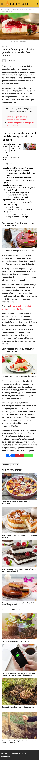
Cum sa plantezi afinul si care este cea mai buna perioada (18, 708)
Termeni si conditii (14, 753)
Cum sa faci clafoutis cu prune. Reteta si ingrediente (16, 502)
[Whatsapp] (28, 455)
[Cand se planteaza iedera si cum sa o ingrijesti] (19, 626)
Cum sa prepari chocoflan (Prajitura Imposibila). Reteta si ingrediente (18, 604)
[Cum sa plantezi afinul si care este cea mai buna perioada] (19, 691)
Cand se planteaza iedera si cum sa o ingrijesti (18, 641)
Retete (4, 47)
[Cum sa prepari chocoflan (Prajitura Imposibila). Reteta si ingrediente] (19, 587)
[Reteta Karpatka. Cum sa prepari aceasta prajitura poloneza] (19, 520)
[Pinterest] (19, 455)
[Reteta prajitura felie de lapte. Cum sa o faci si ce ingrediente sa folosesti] (19, 553)
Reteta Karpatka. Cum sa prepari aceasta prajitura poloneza (19, 536)
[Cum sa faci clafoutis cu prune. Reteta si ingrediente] (19, 486)
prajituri (15, 465)
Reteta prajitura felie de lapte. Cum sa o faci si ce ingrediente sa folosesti (19, 570)
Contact (24, 753)
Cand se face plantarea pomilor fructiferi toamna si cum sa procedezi (19, 742)
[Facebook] (10, 455)
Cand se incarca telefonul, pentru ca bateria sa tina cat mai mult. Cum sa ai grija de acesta (18, 674)
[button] (2, 4)
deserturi (6, 465)
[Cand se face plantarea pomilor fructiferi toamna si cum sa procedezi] (19, 725)
